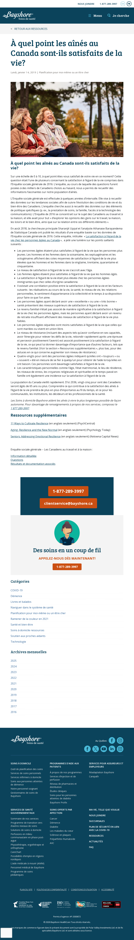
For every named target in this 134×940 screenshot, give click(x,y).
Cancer (53, 818)
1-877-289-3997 (108, 3)
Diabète (54, 826)
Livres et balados (21, 602)
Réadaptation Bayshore (101, 772)
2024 (14, 666)
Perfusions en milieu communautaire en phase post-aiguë (27, 837)
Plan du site (26, 889)
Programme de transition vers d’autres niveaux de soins (26, 824)
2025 (14, 660)
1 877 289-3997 (20, 408)
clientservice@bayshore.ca (68, 503)
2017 (14, 706)
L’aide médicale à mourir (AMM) (27, 863)
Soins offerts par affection (61, 811)
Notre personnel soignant (24, 788)
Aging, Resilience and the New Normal (34, 430)
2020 (14, 689)
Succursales (97, 821)
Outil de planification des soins (27, 769)
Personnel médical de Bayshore (27, 867)
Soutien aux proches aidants (28, 636)
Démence (16, 596)
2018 (14, 700)
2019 (14, 695)
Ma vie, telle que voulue (104, 809)
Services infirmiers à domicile (26, 777)
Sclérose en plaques (60, 834)
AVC (52, 843)
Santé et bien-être (22, 624)
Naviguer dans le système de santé (32, 607)
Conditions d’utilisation (84, 889)
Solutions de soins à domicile (26, 830)
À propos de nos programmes (66, 772)
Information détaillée (23, 456)
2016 (14, 712)
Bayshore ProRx (58, 802)
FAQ (91, 847)
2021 (14, 683)
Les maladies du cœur (61, 830)
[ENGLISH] (122, 3)
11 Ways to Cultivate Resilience (29, 423)
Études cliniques (58, 791)
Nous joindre (86, 3)
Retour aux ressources (30, 29)
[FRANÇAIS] (129, 3)
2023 (14, 672)
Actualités (96, 841)
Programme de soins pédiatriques (22, 873)
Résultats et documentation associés (33, 464)
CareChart (16, 852)
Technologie (18, 641)
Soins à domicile (21, 763)
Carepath (94, 776)
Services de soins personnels (26, 773)
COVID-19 (17, 590)
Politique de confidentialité (52, 889)
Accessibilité (107, 889)
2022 (14, 678)
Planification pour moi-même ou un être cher (64, 72)
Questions (17, 460)
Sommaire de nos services (25, 818)
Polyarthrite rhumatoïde (62, 838)
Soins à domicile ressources (27, 630)
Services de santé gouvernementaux (22, 811)
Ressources (96, 835)
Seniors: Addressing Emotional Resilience (36, 436)
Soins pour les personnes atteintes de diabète (63, 797)
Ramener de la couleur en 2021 (29, 619)
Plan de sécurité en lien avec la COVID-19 (104, 828)
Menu (95, 15)
